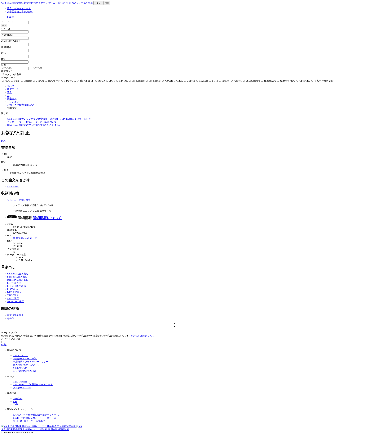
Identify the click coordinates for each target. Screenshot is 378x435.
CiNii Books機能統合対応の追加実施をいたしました (34, 125)
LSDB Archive (252, 80)
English (10, 17)
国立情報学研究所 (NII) (25, 371)
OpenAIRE (305, 80)
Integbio (225, 80)
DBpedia (191, 80)
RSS (15, 401)
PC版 (3, 344)
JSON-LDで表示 (15, 301)
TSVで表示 (13, 295)
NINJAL (123, 80)
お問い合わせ (20, 368)
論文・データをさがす (19, 8)
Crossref (27, 80)
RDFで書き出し (15, 283)
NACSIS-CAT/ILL (173, 80)
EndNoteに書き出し (17, 276)
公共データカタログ (325, 80)
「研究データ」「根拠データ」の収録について (32, 122)
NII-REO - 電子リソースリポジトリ (31, 421)
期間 (3, 65)
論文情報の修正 (15, 315)
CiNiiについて (20, 355)
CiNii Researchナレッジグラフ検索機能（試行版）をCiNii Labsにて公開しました (49, 119)
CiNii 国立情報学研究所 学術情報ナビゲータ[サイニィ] (30, 2)
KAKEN (203, 80)
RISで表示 (12, 289)
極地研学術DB (288, 80)
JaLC (7, 80)
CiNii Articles (138, 80)
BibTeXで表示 (14, 292)
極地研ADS (270, 80)
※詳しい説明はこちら (143, 335)
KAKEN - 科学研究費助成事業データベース (36, 414)
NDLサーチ (54, 80)
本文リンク (7, 71)
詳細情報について (47, 218)
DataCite (40, 80)
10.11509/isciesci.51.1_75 (25, 238)
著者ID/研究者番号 (11, 41)
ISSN (3, 53)
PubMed (237, 80)
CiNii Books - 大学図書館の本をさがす (33, 384)
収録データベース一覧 (25, 358)
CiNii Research (20, 381)
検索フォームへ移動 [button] (82, 2)
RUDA (102, 80)
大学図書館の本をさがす (20, 11)
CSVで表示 (13, 298)
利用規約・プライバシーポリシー (30, 361)
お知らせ (17, 398)
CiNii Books (154, 80)
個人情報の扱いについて (26, 364)
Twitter (16, 404)
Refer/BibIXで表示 (16, 286)
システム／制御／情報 (19, 200)
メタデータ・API (22, 387)
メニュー (98, 3)
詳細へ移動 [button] (65, 2)
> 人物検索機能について (25, 105)
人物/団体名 (7, 35)
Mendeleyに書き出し (17, 280)
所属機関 (6, 47)
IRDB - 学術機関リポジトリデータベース (34, 418)
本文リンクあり (12, 74)
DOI (3, 59)
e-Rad (214, 80)
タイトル (6, 28)
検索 (107, 3)
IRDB (16, 80)
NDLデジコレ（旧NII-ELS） (79, 80)
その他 (10, 318)
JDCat (112, 80)
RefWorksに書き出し (17, 273)
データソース (8, 77)
